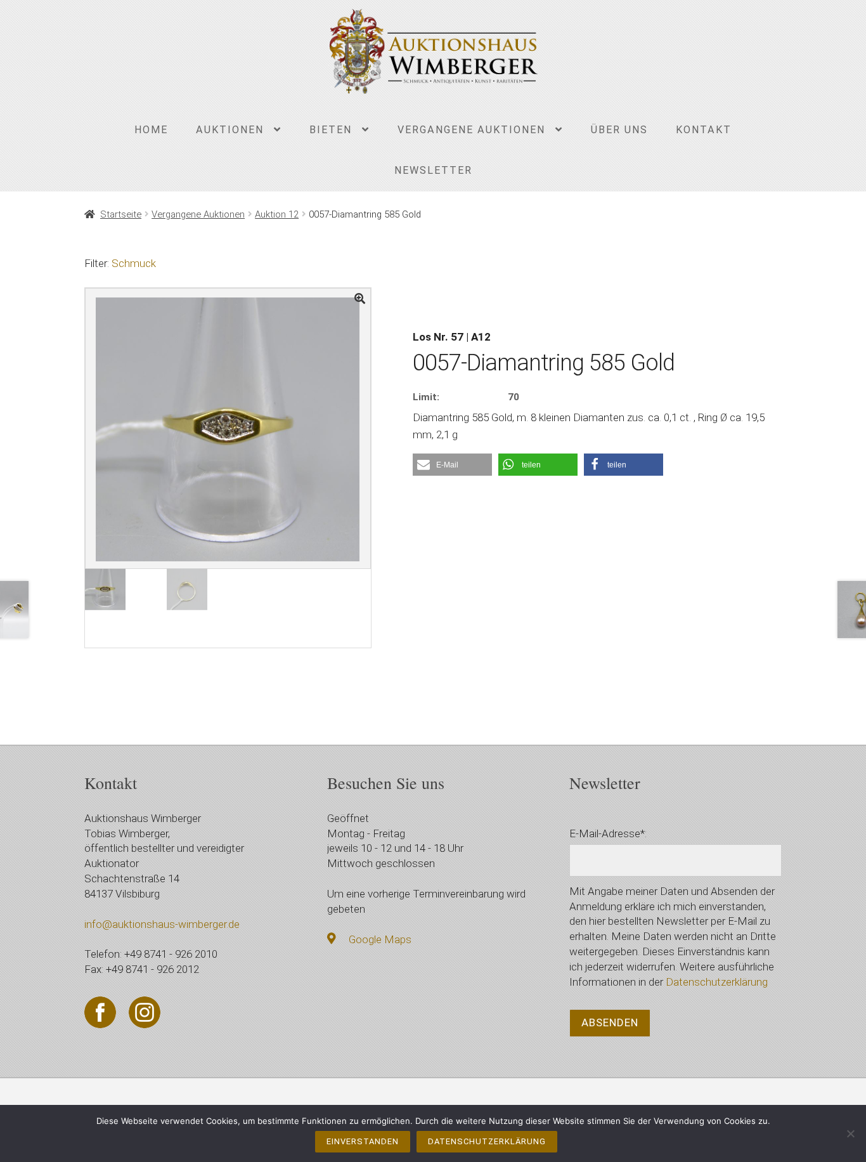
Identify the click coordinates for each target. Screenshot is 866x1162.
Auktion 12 (277, 214)
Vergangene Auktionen (471, 130)
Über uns (619, 130)
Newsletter (433, 170)
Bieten (330, 130)
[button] (452, 465)
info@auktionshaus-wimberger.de (162, 924)
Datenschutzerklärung (717, 982)
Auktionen (230, 130)
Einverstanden (362, 1141)
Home (151, 130)
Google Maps (380, 939)
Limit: (426, 397)
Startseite (120, 214)
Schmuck (134, 263)
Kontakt (704, 130)
